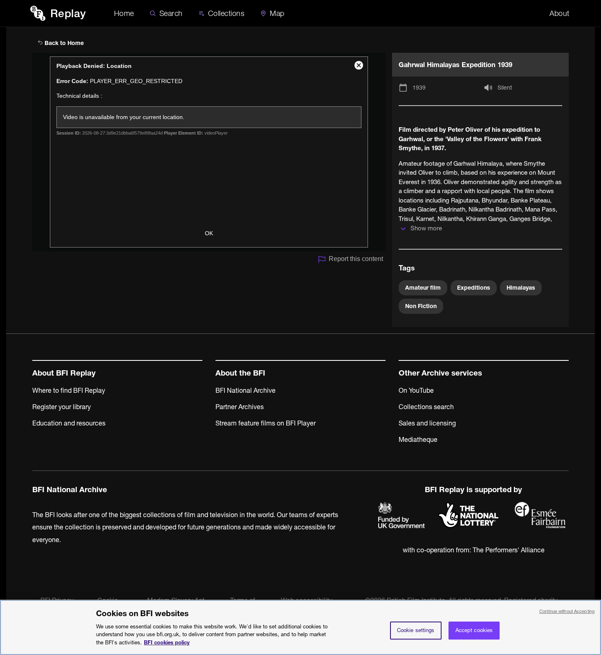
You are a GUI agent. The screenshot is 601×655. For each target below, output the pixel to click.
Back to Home (63, 43)
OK (209, 233)
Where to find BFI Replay (68, 390)
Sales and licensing (427, 423)
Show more (426, 228)
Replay (68, 13)
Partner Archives (239, 407)
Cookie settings (416, 630)
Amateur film (423, 287)
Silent (505, 87)
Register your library (61, 407)
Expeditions (473, 287)
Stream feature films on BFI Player (265, 423)
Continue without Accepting (566, 611)
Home (124, 13)
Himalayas (521, 287)
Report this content (356, 258)
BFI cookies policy (167, 642)
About (559, 13)
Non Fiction (421, 306)
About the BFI (240, 373)
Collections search (426, 407)
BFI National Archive (245, 390)
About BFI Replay (64, 373)
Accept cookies (474, 630)
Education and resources (68, 423)
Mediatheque (418, 439)
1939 (419, 87)
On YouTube (416, 390)
